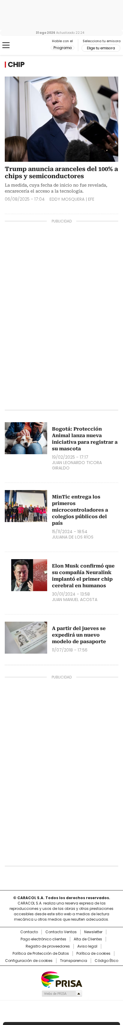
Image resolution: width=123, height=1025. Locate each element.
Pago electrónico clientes (43, 939)
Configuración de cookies (29, 960)
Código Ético (106, 960)
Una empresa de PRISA (61, 979)
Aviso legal (87, 946)
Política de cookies (93, 953)
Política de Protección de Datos (41, 953)
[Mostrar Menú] (6, 45)
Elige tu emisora (101, 48)
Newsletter (93, 932)
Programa (62, 48)
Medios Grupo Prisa (61, 993)
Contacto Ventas (61, 932)
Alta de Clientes (88, 939)
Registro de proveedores (48, 946)
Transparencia (73, 960)
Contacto (29, 932)
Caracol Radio (29, 45)
